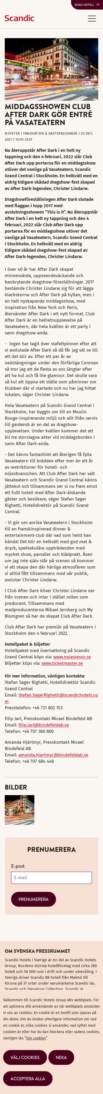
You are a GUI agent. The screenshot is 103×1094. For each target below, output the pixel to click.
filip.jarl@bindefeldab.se (43, 725)
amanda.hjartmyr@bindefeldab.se (53, 755)
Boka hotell (84, 5)
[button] (92, 18)
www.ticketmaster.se (62, 663)
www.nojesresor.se (72, 657)
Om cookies (36, 1038)
